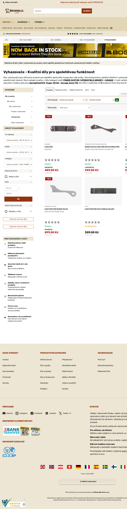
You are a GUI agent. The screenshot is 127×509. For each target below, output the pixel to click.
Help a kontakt (11, 2)
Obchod (6, 22)
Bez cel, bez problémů (16, 268)
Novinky (5, 383)
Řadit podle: (52, 108)
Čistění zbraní (91, 28)
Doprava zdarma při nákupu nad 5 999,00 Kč (82, 2)
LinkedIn (52, 413)
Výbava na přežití (69, 383)
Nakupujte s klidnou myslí (17, 277)
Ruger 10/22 (52, 83)
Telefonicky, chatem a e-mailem (19, 258)
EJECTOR (49, 147)
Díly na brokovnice (41, 28)
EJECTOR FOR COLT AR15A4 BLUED (99, 209)
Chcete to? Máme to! (15, 247)
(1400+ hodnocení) (90, 33)
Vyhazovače (48, 173)
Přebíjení (59, 28)
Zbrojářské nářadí (79, 28)
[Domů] (6, 40)
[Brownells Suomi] (114, 467)
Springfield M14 (37, 83)
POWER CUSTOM (71, 80)
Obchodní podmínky (105, 365)
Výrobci (38, 22)
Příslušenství (68, 28)
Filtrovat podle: (53, 100)
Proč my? (101, 360)
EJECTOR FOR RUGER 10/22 (56, 209)
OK (18, 199)
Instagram (23, 413)
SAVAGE (109, 80)
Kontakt (65, 389)
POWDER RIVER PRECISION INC (96, 144)
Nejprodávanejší (9, 365)
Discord (9, 413)
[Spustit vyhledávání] (87, 10)
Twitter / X (67, 413)
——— (111, 27)
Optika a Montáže (103, 28)
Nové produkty (8, 371)
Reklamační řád (104, 371)
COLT (86, 206)
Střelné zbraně (7, 28)
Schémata (22, 22)
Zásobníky (51, 28)
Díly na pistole (28, 28)
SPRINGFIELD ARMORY (91, 80)
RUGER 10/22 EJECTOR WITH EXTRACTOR (102, 147)
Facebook (38, 413)
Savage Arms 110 (69, 83)
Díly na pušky (18, 28)
